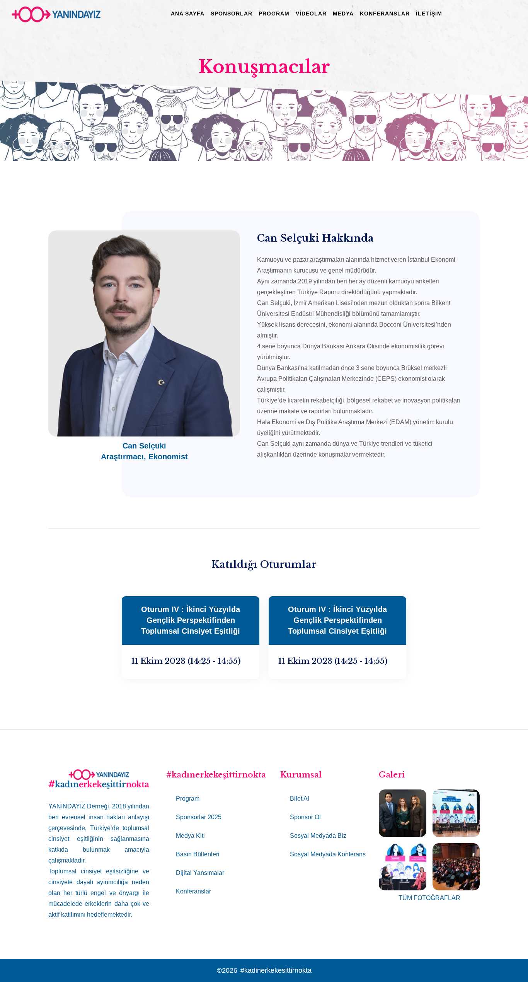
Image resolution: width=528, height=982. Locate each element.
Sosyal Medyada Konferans (328, 854)
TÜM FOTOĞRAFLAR (429, 898)
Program (274, 13)
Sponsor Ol (305, 817)
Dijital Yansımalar (200, 872)
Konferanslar (385, 13)
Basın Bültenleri (198, 854)
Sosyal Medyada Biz (318, 835)
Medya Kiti (190, 835)
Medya (343, 13)
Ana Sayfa (187, 13)
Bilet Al (299, 798)
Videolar (311, 13)
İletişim (429, 13)
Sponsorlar (231, 13)
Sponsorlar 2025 (198, 817)
